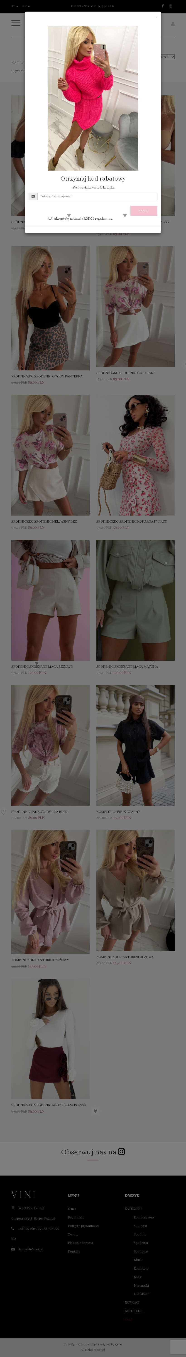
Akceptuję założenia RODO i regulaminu (83, 219)
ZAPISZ (144, 210)
